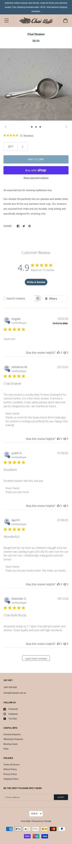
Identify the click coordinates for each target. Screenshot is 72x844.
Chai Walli (26, 821)
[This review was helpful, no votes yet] (58, 353)
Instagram (13, 714)
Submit (60, 797)
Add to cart (36, 159)
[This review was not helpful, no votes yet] (64, 353)
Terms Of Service (11, 764)
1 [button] (32, 127)
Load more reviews (36, 658)
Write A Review (36, 282)
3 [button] (40, 127)
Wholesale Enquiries (13, 739)
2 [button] (36, 127)
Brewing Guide (10, 744)
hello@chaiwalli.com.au (14, 693)
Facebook (13, 709)
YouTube (12, 718)
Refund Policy (10, 769)
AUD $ (34, 813)
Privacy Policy (10, 774)
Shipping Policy (10, 779)
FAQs (6, 749)
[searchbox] (19, 298)
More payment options (36, 177)
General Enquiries (12, 734)
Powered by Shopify (41, 821)
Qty (10, 146)
